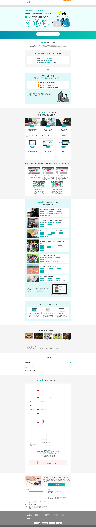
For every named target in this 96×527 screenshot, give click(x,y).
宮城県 (60, 491)
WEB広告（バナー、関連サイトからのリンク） (47, 443)
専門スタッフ (39, 500)
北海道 (55, 491)
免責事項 (63, 515)
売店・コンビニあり (44, 507)
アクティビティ (35, 504)
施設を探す (36, 514)
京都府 (58, 497)
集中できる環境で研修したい (52, 503)
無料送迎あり (43, 500)
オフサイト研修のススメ (47, 516)
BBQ (46, 506)
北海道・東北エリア (50, 491)
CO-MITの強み (56, 515)
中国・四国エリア (50, 498)
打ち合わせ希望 (43, 421)
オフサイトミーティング (40, 491)
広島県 (55, 498)
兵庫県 (60, 497)
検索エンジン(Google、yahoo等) (46, 442)
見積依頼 (43, 422)
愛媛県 (58, 498)
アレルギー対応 (44, 501)
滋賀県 (63, 497)
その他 (42, 423)
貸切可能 (31, 500)
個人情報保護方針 (64, 516)
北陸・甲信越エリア (50, 492)
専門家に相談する (56, 484)
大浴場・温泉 (33, 506)
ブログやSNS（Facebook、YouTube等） (46, 444)
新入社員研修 (34, 491)
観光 (30, 506)
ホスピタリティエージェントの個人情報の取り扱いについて (47, 453)
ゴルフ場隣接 (37, 506)
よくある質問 (55, 516)
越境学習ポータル (47, 515)
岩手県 (58, 491)
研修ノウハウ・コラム (47, 514)
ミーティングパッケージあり (33, 502)
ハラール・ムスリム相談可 (33, 501)
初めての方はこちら (56, 514)
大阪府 (55, 497)
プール (40, 507)
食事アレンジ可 (39, 501)
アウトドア (31, 504)
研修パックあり (34, 500)
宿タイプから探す (37, 516)
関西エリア (49, 497)
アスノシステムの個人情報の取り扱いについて (48, 452)
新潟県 (55, 492)
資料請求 (43, 420)
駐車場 (30, 507)
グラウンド (41, 506)
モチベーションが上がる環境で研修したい (61, 503)
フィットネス (37, 507)
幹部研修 (31, 491)
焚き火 (30, 508)
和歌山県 (65, 497)
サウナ (33, 508)
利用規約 (63, 514)
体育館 (44, 506)
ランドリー (33, 507)
